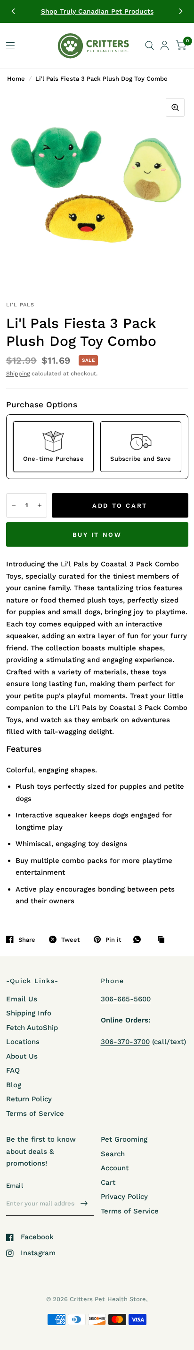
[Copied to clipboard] (163, 940)
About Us (22, 1056)
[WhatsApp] (139, 939)
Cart (108, 1182)
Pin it (113, 939)
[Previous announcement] (13, 11)
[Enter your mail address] (84, 1203)
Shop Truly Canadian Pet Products (97, 11)
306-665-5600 (126, 999)
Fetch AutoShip (32, 1027)
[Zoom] (175, 107)
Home (16, 78)
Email (14, 1185)
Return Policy (29, 1099)
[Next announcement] (180, 11)
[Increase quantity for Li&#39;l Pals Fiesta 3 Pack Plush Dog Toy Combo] (39, 505)
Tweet (70, 939)
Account (115, 1168)
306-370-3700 (125, 1041)
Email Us (21, 999)
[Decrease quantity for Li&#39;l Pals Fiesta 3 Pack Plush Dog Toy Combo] (14, 505)
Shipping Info (28, 1013)
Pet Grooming (124, 1139)
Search (113, 1154)
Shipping (18, 373)
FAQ (13, 1070)
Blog (13, 1085)
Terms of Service (35, 1113)
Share (26, 939)
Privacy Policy (124, 1196)
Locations (23, 1041)
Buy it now (97, 534)
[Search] (149, 46)
